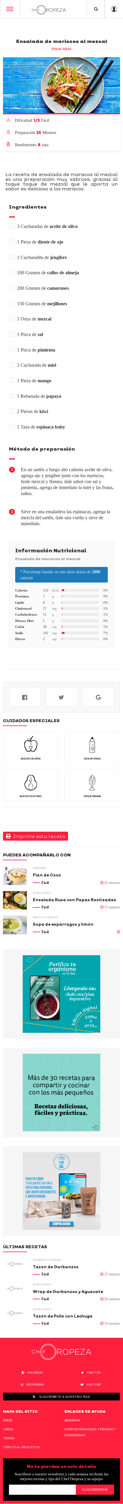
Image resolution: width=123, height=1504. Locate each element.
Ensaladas (61, 49)
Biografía (72, 1420)
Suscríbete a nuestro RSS (64, 1396)
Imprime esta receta (38, 836)
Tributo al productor (21, 1447)
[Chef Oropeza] (49, 9)
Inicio (7, 1420)
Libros (8, 1429)
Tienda (8, 1438)
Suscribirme (95, 1489)
